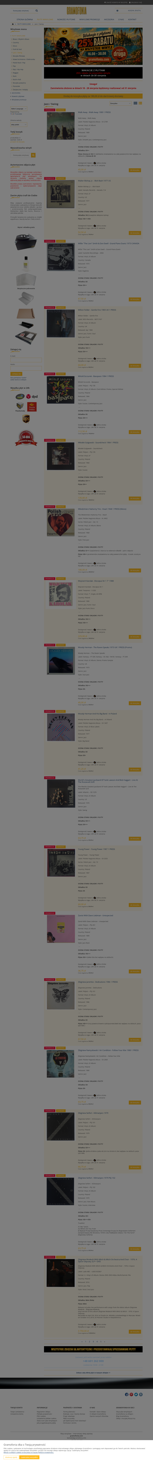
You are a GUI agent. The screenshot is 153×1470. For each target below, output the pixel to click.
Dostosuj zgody (11, 1457)
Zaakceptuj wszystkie (29, 1457)
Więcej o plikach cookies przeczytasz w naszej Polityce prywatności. (29, 1452)
